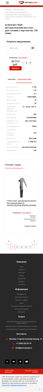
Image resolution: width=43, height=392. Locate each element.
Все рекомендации (13, 168)
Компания (21, 262)
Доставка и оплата (21, 297)
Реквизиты (21, 312)
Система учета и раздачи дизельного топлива (21, 326)
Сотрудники (22, 278)
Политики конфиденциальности (14, 385)
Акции (21, 303)
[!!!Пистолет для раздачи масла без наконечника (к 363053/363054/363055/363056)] (22, 187)
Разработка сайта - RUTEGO (31, 371)
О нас (21, 267)
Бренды (21, 275)
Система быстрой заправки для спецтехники (22, 329)
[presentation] (9, 241)
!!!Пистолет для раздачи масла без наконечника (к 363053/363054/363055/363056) (21, 203)
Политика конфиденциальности (21, 306)
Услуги (21, 317)
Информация (21, 289)
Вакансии (21, 272)
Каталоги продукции (21, 309)
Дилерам (21, 281)
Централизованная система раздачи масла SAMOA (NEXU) (21, 322)
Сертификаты (21, 294)
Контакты (21, 284)
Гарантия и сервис (21, 300)
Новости (21, 269)
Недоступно (30, 226)
